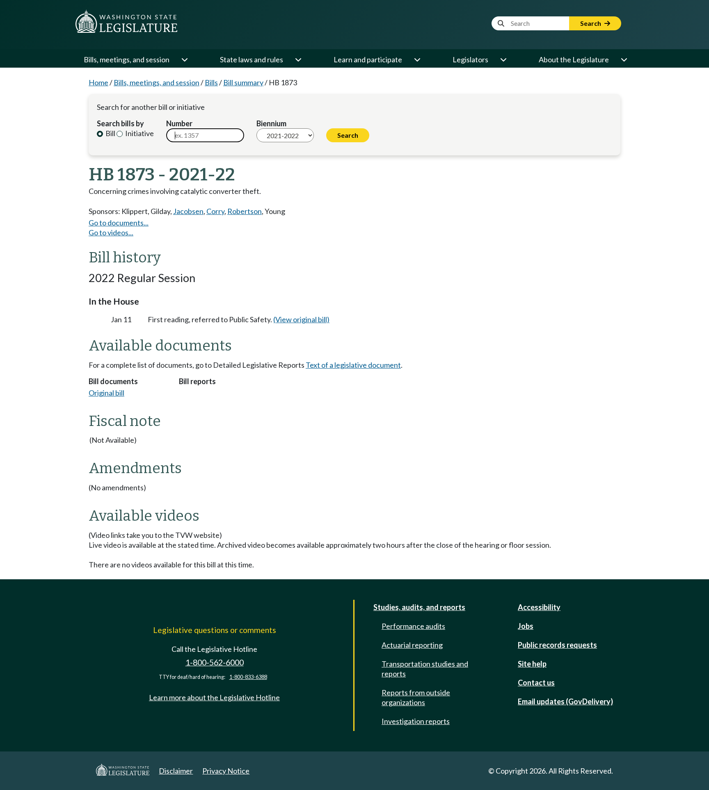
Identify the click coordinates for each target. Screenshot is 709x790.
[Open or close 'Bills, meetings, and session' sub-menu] (184, 59)
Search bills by (120, 123)
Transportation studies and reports (425, 668)
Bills (211, 82)
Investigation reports (416, 721)
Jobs (525, 626)
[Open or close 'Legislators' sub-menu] (503, 59)
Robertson (244, 211)
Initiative (139, 133)
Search (591, 23)
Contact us (536, 682)
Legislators (470, 59)
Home (98, 82)
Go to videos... (111, 232)
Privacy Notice (225, 770)
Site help (532, 663)
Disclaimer (176, 770)
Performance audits (413, 626)
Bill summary (243, 82)
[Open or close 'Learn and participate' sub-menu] (417, 59)
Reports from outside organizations (416, 697)
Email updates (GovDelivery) (565, 701)
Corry (215, 211)
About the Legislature (574, 59)
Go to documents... (119, 222)
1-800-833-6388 (248, 677)
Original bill (106, 392)
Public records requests (557, 644)
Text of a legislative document (353, 364)
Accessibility (539, 607)
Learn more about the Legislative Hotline (214, 697)
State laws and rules (251, 59)
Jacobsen (188, 211)
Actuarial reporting (412, 644)
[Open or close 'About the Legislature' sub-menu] (623, 59)
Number (179, 123)
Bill (109, 133)
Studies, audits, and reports (419, 607)
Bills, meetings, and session (126, 59)
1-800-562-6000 (214, 662)
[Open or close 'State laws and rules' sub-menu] (298, 59)
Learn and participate (368, 59)
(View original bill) (301, 319)
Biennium (271, 123)
